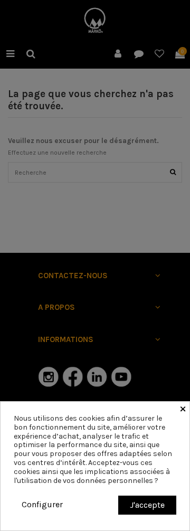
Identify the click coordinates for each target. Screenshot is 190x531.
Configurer (42, 504)
